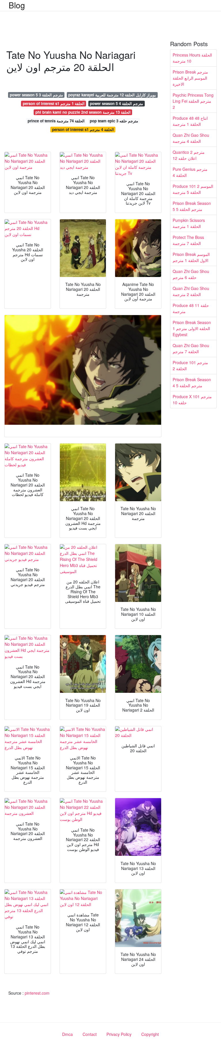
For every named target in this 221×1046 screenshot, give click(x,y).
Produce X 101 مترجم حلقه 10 (192, 399)
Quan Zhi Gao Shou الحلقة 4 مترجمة (191, 138)
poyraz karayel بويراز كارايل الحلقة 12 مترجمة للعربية (112, 95)
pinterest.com (37, 993)
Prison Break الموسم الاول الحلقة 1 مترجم (191, 257)
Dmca (67, 1034)
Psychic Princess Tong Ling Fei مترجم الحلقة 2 (193, 101)
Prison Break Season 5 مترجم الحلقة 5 (192, 206)
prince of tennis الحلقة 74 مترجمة (56, 121)
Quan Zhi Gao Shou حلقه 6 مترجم (191, 274)
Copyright (150, 1034)
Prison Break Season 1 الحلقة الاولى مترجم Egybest (192, 328)
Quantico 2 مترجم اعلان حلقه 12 (189, 155)
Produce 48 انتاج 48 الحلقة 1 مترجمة (190, 121)
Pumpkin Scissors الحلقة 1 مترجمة (189, 223)
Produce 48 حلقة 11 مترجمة (191, 308)
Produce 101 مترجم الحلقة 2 (190, 365)
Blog (17, 4)
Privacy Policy (119, 1034)
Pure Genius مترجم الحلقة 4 (190, 172)
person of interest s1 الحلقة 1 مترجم (54, 103)
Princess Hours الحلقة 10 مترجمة (192, 58)
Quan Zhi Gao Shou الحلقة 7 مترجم (191, 348)
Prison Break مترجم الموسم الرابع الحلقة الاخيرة (190, 78)
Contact (90, 1034)
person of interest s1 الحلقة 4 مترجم (83, 129)
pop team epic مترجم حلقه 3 (114, 121)
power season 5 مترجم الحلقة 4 (116, 103)
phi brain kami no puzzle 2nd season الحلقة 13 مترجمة (83, 112)
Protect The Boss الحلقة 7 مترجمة (188, 240)
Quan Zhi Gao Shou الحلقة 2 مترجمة (191, 291)
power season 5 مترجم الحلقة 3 (36, 95)
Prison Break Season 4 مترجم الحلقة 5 (192, 382)
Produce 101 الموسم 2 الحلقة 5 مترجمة (193, 189)
